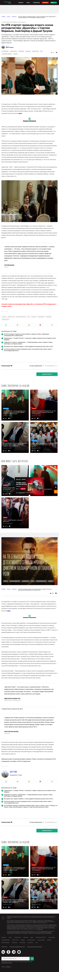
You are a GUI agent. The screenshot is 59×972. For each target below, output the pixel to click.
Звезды (23, 940)
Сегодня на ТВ (35, 51)
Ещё (52, 2)
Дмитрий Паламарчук (14, 581)
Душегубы (28, 51)
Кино (31, 937)
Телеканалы (17, 937)
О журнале (22, 942)
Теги (36, 942)
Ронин (5, 581)
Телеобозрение (5, 940)
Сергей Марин (5, 51)
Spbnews (8, 966)
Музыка (49, 940)
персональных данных (6, 962)
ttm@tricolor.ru (40, 929)
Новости (15, 53)
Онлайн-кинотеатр (41, 937)
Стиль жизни (41, 940)
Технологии (51, 937)
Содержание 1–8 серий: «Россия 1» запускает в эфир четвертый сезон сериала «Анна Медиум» (30, 338)
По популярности (50, 366)
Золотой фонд (5, 942)
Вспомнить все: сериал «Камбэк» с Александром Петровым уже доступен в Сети (28, 346)
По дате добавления (36, 366)
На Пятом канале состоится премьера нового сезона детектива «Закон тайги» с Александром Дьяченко (28, 349)
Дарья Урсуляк (13, 51)
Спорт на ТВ (15, 940)
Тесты (10, 937)
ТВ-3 (32, 581)
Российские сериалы (7, 53)
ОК (32, 958)
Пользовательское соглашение (34, 946)
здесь (20, 113)
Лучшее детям (31, 940)
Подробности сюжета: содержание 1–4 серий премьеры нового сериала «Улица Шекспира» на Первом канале (28, 343)
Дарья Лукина (9, 47)
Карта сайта (4, 946)
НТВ (41, 51)
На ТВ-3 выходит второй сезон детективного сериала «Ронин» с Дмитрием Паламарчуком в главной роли (26, 334)
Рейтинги (14, 942)
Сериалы (25, 937)
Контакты (30, 942)
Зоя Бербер (21, 51)
